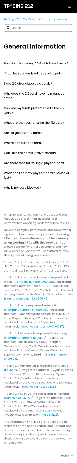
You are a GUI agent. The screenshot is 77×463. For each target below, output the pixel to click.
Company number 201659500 (25, 310)
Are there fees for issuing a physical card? (34, 163)
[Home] (18, 6)
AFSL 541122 (49, 415)
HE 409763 (12, 370)
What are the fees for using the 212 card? (34, 123)
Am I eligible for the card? (23, 133)
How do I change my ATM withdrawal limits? (36, 63)
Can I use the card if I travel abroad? (30, 153)
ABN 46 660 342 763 (18, 398)
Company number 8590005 (34, 282)
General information (53, 19)
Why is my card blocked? (22, 187)
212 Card (29, 19)
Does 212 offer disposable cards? (28, 83)
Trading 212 (11, 19)
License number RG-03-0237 (43, 326)
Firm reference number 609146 (26, 298)
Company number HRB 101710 (25, 338)
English (66, 455)
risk (18, 255)
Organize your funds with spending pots (33, 73)
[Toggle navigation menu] (69, 6)
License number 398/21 (39, 387)
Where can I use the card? (23, 143)
